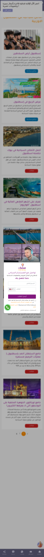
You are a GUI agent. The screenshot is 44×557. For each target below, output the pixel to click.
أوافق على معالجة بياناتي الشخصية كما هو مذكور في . (21, 301)
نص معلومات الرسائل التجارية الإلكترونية (21, 302)
